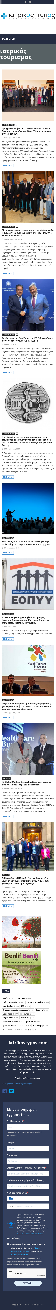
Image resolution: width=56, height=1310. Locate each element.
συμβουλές (11, 1006)
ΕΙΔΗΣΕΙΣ (5, 538)
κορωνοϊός (11, 1017)
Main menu (8, 39)
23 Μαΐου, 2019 (10, 626)
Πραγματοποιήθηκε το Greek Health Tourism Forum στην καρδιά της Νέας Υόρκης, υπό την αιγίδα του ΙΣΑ (26, 131)
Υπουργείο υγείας (37, 1002)
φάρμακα (33, 1021)
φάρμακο (10, 1025)
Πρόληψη (24, 998)
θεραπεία (10, 1014)
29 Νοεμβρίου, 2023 (12, 449)
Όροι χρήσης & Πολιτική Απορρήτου (17, 1083)
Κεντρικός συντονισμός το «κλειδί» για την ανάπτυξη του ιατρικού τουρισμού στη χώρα (26, 543)
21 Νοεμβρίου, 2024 (12, 137)
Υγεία (8, 998)
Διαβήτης (31, 1029)
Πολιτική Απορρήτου (19, 1254)
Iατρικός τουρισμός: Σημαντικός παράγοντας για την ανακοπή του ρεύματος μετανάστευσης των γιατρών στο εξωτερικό (27, 706)
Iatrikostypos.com (28, 1042)
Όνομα (10, 1143)
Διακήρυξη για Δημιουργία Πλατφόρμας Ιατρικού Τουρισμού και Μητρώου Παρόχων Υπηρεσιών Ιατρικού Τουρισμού (25, 620)
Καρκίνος (27, 1014)
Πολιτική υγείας (13, 1002)
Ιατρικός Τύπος (13, 1021)
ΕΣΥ (18, 1029)
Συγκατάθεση (13, 1238)
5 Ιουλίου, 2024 (10, 344)
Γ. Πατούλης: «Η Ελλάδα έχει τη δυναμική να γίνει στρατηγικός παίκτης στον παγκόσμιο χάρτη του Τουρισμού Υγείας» (25, 881)
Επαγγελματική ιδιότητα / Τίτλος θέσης (26, 1168)
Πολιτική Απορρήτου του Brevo (30, 1233)
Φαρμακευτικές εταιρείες (18, 1010)
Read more (8, 165)
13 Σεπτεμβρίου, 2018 (13, 788)
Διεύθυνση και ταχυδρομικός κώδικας (25, 1180)
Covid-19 (27, 1017)
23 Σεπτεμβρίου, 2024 (13, 239)
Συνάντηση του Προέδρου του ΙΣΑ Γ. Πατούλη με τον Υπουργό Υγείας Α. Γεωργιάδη (27, 339)
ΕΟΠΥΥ (25, 1025)
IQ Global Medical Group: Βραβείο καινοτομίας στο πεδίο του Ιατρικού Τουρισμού (26, 783)
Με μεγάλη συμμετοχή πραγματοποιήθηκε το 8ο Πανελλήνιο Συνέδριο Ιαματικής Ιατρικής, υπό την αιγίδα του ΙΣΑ (28, 233)
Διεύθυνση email (15, 1121)
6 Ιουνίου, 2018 (10, 887)
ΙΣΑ (25, 1006)
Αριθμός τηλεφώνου (17, 1193)
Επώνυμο (12, 1155)
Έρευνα (42, 1010)
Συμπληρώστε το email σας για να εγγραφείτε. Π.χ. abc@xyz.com (25, 1133)
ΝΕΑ (12, 538)
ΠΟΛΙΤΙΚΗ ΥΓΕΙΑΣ (8, 125)
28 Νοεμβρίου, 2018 (12, 713)
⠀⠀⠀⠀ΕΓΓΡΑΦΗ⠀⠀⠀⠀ (28, 1283)
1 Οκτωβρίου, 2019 (11, 548)
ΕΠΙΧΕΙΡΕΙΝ (6, 778)
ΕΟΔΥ (7, 1029)
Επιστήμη (40, 1025)
